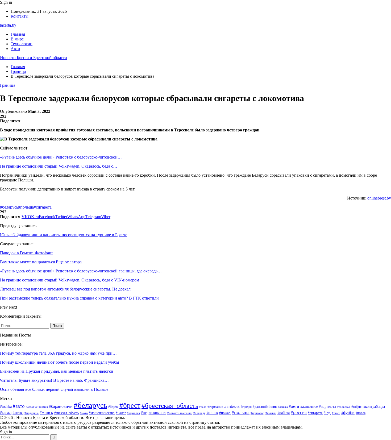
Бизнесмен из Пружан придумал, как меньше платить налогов (56, 371)
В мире (17, 39)
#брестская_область (170, 405)
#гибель (232, 406)
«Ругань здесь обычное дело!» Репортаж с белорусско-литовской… (61, 157)
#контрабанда (374, 406)
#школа (360, 413)
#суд (327, 413)
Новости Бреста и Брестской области (33, 57)
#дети (294, 406)
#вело (202, 406)
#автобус (32, 406)
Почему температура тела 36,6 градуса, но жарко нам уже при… (58, 353)
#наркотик (133, 412)
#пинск (212, 413)
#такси (336, 412)
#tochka (6, 407)
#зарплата (327, 406)
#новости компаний (179, 412)
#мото (84, 412)
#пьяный (270, 412)
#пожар (225, 413)
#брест (129, 405)
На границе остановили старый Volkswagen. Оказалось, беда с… (58, 166)
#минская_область (66, 413)
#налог (121, 413)
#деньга (283, 406)
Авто (15, 48)
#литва (18, 413)
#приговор (257, 412)
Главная (18, 34)
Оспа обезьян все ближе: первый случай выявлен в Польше (54, 389)
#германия (215, 407)
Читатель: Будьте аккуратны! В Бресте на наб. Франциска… (54, 380)
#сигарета (43, 207)
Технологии (21, 43)
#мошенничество (102, 413)
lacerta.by (8, 25)
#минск (46, 412)
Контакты (19, 16)
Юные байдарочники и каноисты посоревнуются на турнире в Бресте (63, 235)
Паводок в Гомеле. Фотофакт (26, 253)
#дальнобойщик (265, 407)
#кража (5, 413)
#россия (299, 412)
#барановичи (61, 406)
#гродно (246, 407)
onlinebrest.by (379, 198)
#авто (19, 406)
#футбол (348, 412)
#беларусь (9, 207)
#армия (43, 406)
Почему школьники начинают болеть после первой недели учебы (59, 362)
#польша (26, 207)
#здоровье (343, 406)
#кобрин (356, 407)
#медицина (31, 412)
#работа (283, 413)
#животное (309, 406)
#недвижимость (153, 413)
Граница (7, 85)
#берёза (113, 407)
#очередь (199, 413)
